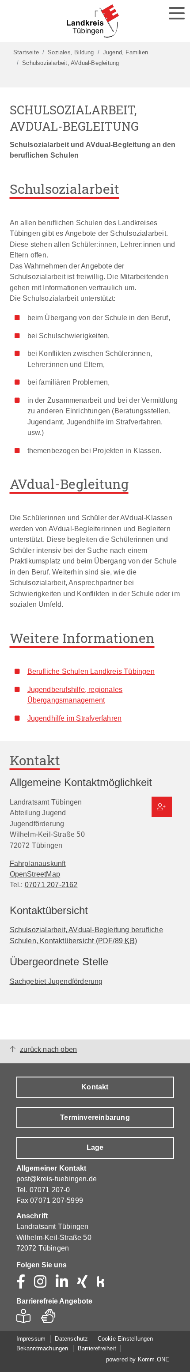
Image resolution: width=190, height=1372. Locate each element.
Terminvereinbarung (95, 1117)
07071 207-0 (50, 1190)
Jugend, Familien (125, 52)
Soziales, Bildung (71, 52)
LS (25, 1319)
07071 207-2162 (51, 884)
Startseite (26, 52)
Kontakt (94, 1087)
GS (52, 1319)
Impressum (31, 1338)
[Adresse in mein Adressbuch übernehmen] (162, 807)
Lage (95, 1147)
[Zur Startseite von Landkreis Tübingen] (93, 21)
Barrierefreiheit (97, 1348)
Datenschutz (71, 1338)
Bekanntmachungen (42, 1348)
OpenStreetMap (35, 874)
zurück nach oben (48, 1049)
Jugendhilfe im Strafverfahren (74, 718)
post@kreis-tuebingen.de (56, 1179)
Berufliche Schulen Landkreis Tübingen (91, 671)
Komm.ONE (154, 1359)
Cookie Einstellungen (125, 1338)
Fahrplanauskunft (38, 863)
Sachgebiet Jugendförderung (56, 981)
